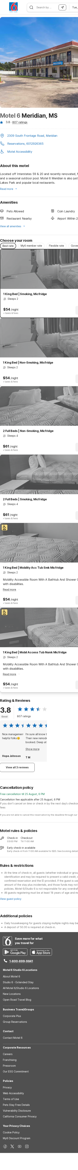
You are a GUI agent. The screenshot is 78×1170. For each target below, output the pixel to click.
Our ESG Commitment (16, 1071)
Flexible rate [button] (56, 245)
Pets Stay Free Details (16, 1104)
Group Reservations (15, 1021)
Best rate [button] (8, 245)
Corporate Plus (12, 1015)
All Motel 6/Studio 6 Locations (21, 988)
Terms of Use (11, 1099)
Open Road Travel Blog (17, 999)
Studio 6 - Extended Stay (18, 982)
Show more (33, 749)
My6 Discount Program (16, 1138)
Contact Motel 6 (12, 1037)
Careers (8, 1054)
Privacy (7, 1087)
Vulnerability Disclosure (17, 1110)
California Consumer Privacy (20, 1116)
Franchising (10, 1059)
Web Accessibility (13, 1093)
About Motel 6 (11, 976)
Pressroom (9, 1065)
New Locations (12, 993)
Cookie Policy (11, 1132)
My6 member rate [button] (31, 245)
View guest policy (10, 898)
